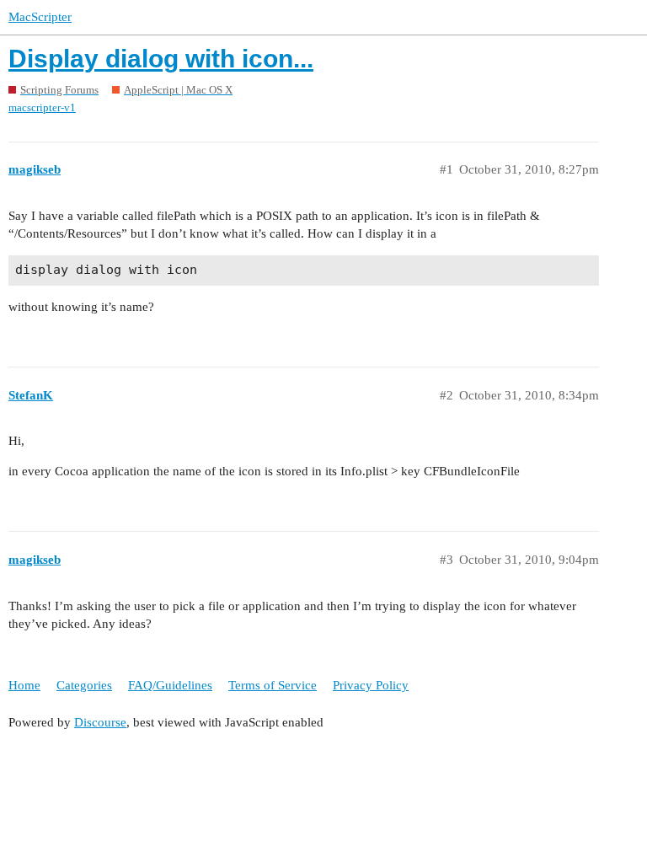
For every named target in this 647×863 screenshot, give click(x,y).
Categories (84, 685)
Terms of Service (272, 685)
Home (24, 685)
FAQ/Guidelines (170, 685)
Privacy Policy (371, 685)
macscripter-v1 (42, 107)
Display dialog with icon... (160, 58)
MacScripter (40, 17)
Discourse (100, 722)
